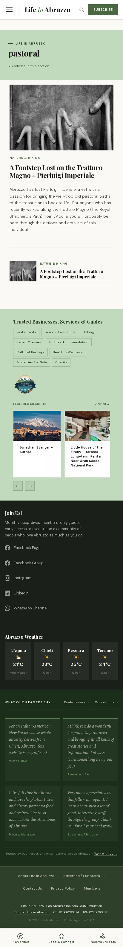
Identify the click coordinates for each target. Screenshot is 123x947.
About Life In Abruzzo (36, 875)
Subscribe (103, 10)
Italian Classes (28, 342)
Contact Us (32, 888)
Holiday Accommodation (68, 342)
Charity (61, 362)
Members (92, 888)
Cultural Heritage (30, 352)
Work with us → (106, 702)
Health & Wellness (68, 352)
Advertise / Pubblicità (81, 875)
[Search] (81, 9)
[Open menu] (9, 9)
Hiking (89, 332)
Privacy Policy (63, 888)
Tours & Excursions (60, 332)
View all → (102, 404)
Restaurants (26, 332)
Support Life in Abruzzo (32, 912)
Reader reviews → (76, 702)
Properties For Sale (31, 362)
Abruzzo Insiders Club (69, 906)
